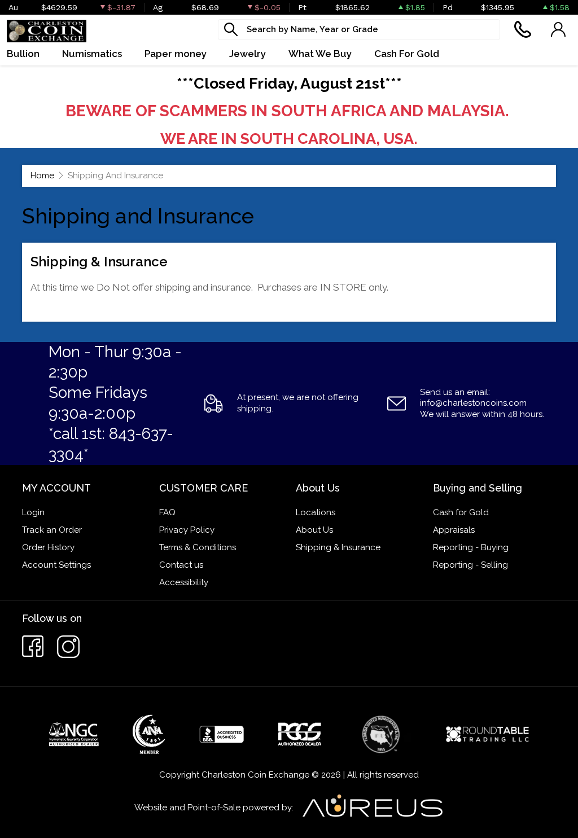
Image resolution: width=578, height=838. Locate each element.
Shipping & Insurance (338, 547)
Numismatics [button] (92, 53)
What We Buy (320, 53)
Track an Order (52, 530)
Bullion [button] (23, 53)
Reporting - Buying (471, 547)
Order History (48, 547)
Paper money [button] (175, 53)
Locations (315, 512)
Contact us (181, 565)
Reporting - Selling (470, 565)
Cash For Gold (406, 53)
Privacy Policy (186, 530)
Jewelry (247, 53)
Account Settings (56, 565)
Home (42, 175)
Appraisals (454, 530)
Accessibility (183, 582)
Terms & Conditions (197, 547)
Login (33, 512)
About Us (314, 530)
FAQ (167, 512)
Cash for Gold (461, 512)
